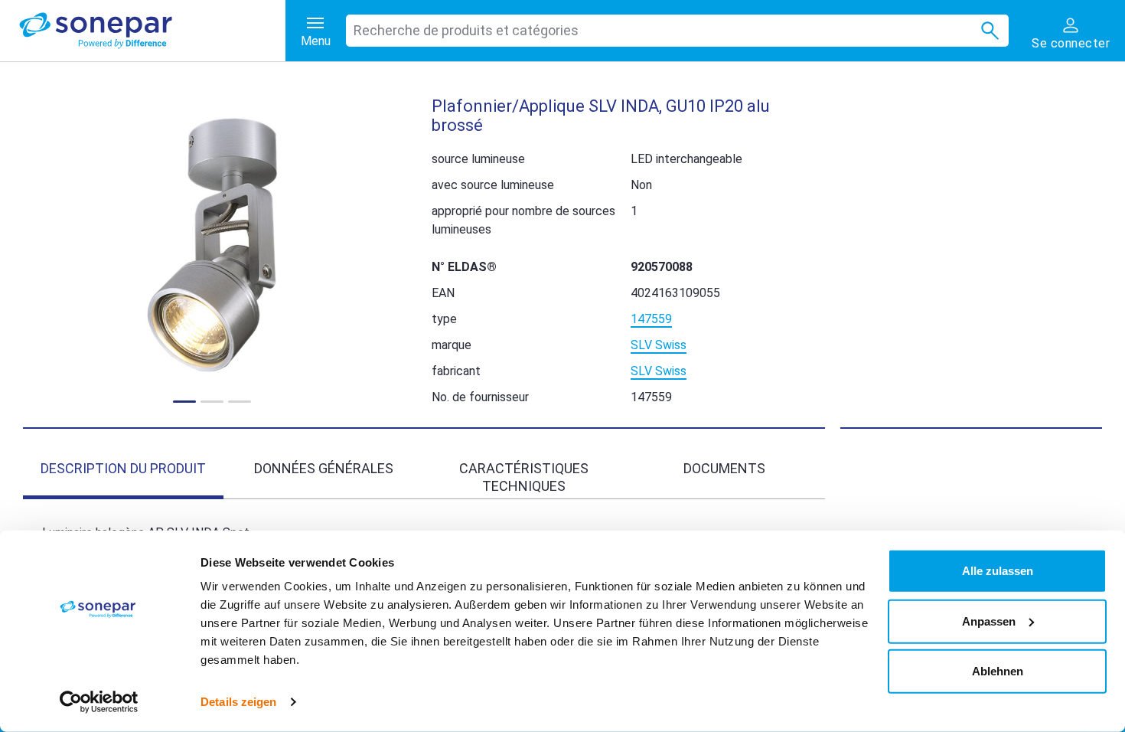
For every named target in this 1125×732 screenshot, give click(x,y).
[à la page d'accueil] (152, 30)
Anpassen (989, 620)
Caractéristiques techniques (524, 477)
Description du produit (123, 468)
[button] (212, 245)
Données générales (323, 468)
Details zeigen (238, 701)
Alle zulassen (997, 570)
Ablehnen (997, 671)
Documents (724, 468)
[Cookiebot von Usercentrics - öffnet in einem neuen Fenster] (99, 702)
